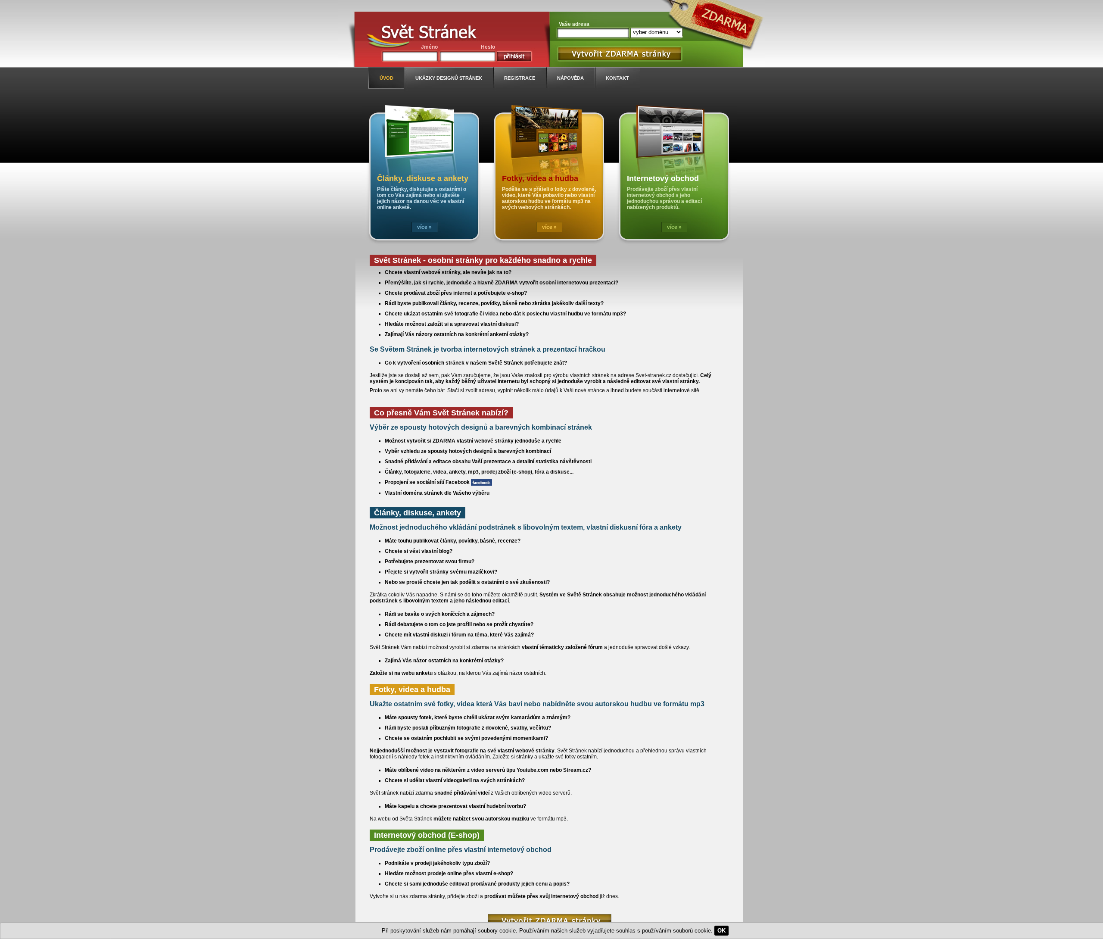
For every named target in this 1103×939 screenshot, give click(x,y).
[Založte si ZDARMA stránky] (549, 921)
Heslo (488, 47)
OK (721, 930)
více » (424, 227)
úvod (386, 78)
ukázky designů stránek (448, 78)
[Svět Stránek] (428, 33)
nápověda (570, 78)
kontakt (617, 78)
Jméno (429, 47)
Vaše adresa (574, 24)
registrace (519, 78)
